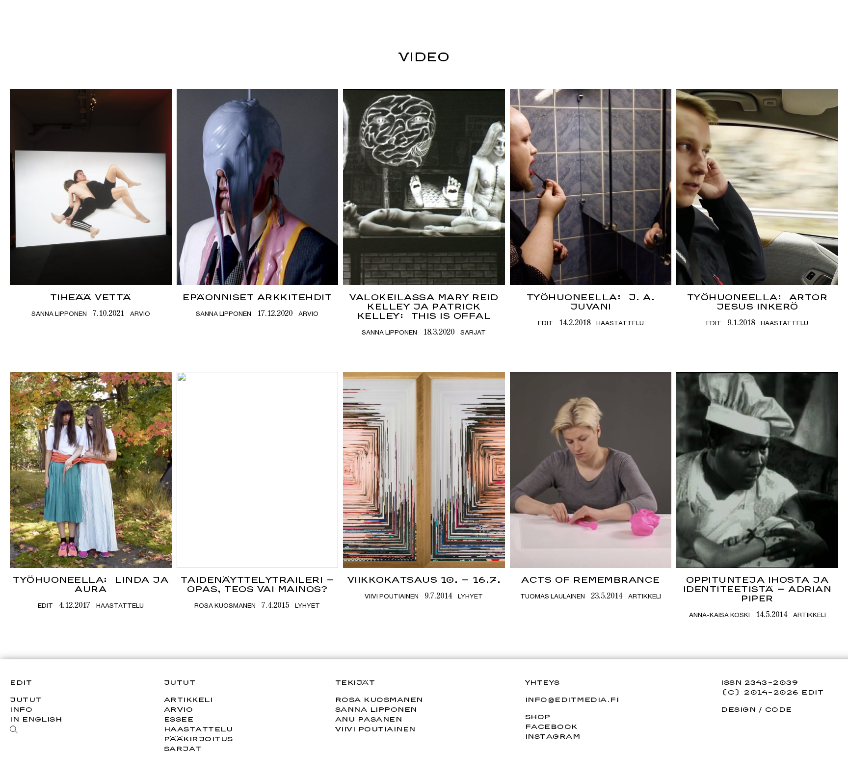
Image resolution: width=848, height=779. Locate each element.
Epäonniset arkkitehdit (257, 297)
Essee (179, 719)
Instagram (553, 736)
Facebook (551, 726)
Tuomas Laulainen (552, 596)
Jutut (26, 699)
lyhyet (307, 605)
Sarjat (473, 332)
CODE (778, 709)
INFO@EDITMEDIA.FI (572, 699)
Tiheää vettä (91, 297)
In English (36, 719)
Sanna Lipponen (59, 313)
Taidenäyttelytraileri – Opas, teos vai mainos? (258, 584)
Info (21, 709)
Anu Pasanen (368, 719)
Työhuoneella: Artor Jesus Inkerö (757, 301)
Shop (538, 716)
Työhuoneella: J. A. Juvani (591, 301)
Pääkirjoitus (198, 738)
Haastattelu (620, 323)
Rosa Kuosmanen (225, 605)
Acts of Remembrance (590, 579)
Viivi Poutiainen (392, 596)
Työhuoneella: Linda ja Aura (90, 584)
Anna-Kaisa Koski (719, 615)
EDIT (545, 323)
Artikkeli (644, 596)
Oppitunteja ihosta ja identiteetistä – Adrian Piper (757, 589)
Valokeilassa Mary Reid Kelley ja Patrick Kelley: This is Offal (423, 306)
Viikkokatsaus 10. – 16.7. (424, 579)
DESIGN (738, 709)
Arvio (140, 313)
